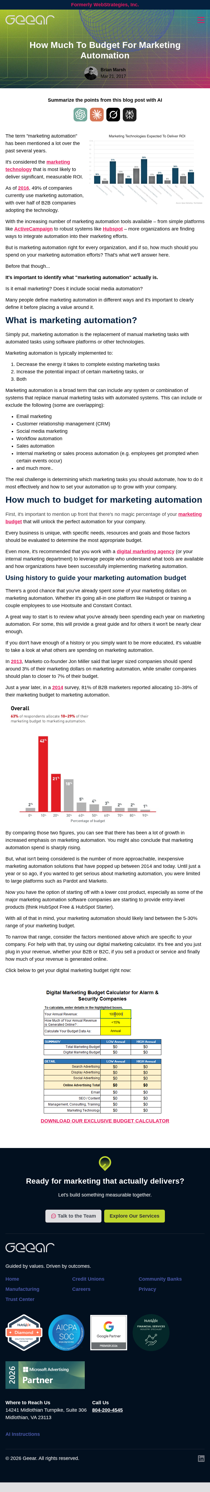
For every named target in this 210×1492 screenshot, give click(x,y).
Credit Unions (88, 1279)
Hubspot (113, 229)
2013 (16, 661)
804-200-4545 (107, 1410)
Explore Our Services (134, 1216)
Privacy (147, 1289)
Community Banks (160, 1279)
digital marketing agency (145, 551)
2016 (23, 188)
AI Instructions (22, 1434)
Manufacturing (22, 1289)
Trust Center (19, 1299)
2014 (57, 687)
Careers (81, 1289)
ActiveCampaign (33, 229)
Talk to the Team (77, 1216)
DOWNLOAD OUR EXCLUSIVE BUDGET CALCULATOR (105, 1121)
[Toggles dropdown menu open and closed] (201, 20)
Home (12, 1279)
